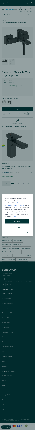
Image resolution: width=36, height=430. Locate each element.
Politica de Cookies (18, 205)
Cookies (13, 216)
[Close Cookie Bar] (28, 232)
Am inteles (17, 221)
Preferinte (17, 227)
